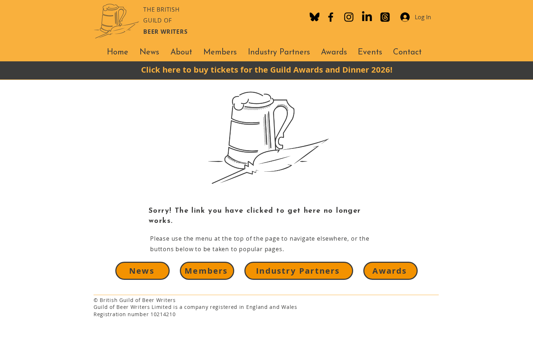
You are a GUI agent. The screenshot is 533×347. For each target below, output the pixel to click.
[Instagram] (349, 17)
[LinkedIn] (367, 17)
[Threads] (385, 17)
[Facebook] (331, 17)
